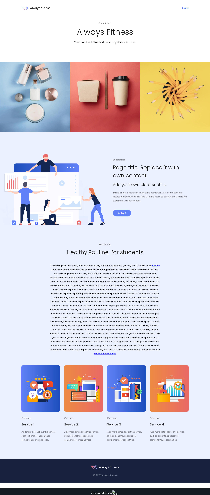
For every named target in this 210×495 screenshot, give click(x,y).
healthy (156, 265)
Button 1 (122, 213)
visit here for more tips (105, 353)
